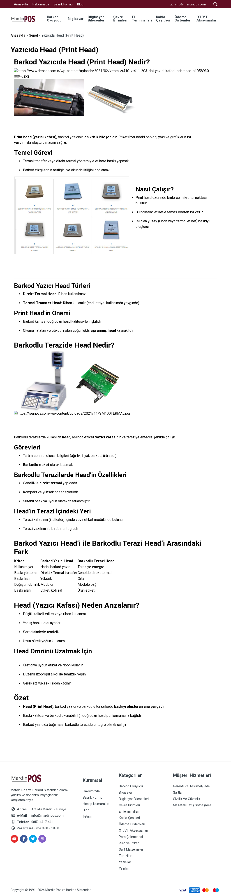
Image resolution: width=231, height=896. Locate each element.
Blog (80, 4)
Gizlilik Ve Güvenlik (186, 799)
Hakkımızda (40, 4)
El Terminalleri (129, 811)
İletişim (88, 816)
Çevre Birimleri (129, 805)
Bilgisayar (126, 792)
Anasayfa (21, 4)
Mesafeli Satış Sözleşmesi (192, 805)
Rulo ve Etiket (129, 843)
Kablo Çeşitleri (129, 818)
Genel (33, 35)
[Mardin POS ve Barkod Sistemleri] (26, 18)
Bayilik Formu (63, 4)
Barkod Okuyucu (131, 786)
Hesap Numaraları (96, 804)
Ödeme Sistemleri (132, 824)
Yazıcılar (125, 862)
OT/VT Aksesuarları (133, 830)
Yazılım (124, 868)
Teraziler (125, 856)
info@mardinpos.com (190, 4)
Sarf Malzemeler (131, 849)
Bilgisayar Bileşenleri (134, 799)
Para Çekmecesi (131, 837)
